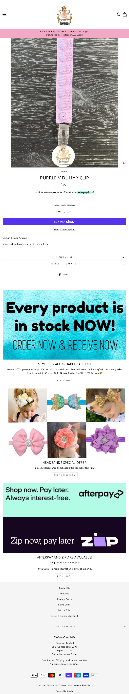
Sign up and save (65, 626)
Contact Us (64, 588)
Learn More (64, 380)
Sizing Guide (64, 257)
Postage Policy (64, 599)
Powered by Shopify (64, 691)
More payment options (65, 229)
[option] (64, 34)
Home (64, 172)
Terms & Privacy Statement (64, 616)
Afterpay (53, 563)
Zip (64, 563)
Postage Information (64, 264)
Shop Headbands (64, 475)
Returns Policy (64, 610)
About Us (64, 594)
